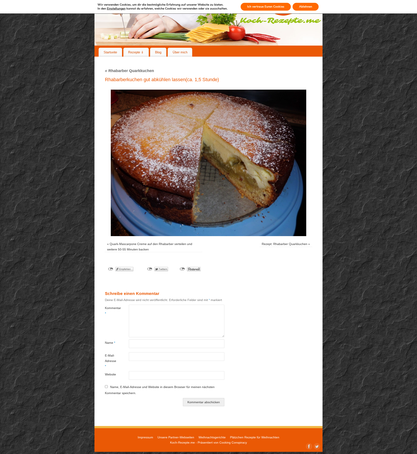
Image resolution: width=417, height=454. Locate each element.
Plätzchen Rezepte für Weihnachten (254, 437)
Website (110, 374)
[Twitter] (316, 446)
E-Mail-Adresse (110, 361)
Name (110, 342)
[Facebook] (308, 446)
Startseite (110, 52)
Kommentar (111, 310)
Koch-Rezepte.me (182, 442)
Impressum (145, 437)
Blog (158, 52)
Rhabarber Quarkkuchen (129, 71)
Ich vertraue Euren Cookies (265, 7)
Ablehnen (305, 7)
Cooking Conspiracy (233, 442)
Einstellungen (116, 9)
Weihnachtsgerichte (212, 437)
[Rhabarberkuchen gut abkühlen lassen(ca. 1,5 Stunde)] (208, 163)
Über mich (180, 52)
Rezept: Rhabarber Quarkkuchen (284, 244)
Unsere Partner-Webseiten (175, 437)
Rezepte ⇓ (136, 52)
